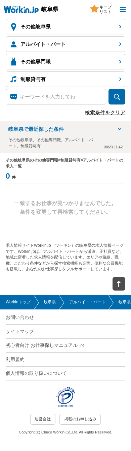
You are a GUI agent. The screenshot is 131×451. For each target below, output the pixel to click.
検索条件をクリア (105, 112)
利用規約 (15, 359)
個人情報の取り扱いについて (36, 373)
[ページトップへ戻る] (119, 284)
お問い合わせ (20, 317)
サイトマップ (20, 331)
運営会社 (43, 419)
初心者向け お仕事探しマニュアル (42, 345)
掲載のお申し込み (80, 419)
